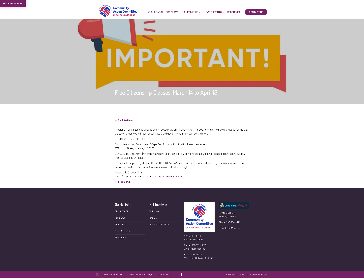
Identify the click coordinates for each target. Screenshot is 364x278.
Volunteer (154, 211)
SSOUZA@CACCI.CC (170, 176)
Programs (172, 12)
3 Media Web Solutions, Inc (97, 274)
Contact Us (256, 12)
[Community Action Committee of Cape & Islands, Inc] (118, 10)
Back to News (125, 120)
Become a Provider (159, 224)
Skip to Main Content (13, 3)
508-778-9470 (233, 222)
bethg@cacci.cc (233, 228)
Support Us (191, 12)
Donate (153, 218)
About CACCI (155, 12)
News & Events (213, 12)
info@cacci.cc (198, 248)
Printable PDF (123, 181)
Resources (234, 12)
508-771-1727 (199, 245)
